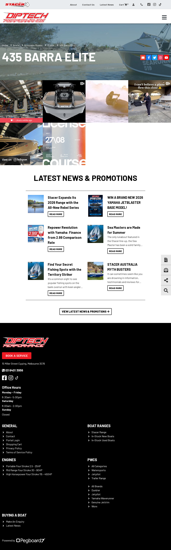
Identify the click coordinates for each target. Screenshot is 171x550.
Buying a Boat (14, 515)
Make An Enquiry (15, 521)
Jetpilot (96, 474)
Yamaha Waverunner (103, 498)
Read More (55, 214)
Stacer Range (99, 432)
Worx (94, 506)
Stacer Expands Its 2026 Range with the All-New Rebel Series (63, 202)
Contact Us (88, 4)
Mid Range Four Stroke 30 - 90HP (24, 470)
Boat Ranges (99, 426)
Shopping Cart (14, 444)
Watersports (99, 470)
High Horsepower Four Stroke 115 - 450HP (29, 474)
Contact (10, 436)
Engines (9, 459)
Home (5, 45)
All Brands (97, 486)
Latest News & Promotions (85, 177)
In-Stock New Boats (103, 436)
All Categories (99, 466)
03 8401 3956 (14, 370)
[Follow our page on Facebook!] (149, 4)
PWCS (92, 459)
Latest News (107, 4)
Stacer (50, 45)
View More (35, 204)
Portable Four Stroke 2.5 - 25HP (23, 466)
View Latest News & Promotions (84, 311)
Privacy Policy (14, 448)
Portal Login (13, 440)
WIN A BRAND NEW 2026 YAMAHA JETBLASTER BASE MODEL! (125, 202)
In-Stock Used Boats (103, 440)
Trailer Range (99, 478)
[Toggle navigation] (164, 17)
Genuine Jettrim (100, 502)
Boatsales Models (33, 45)
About (73, 4)
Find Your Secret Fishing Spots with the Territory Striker (64, 269)
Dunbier (96, 490)
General (9, 426)
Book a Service (17, 355)
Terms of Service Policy (19, 452)
